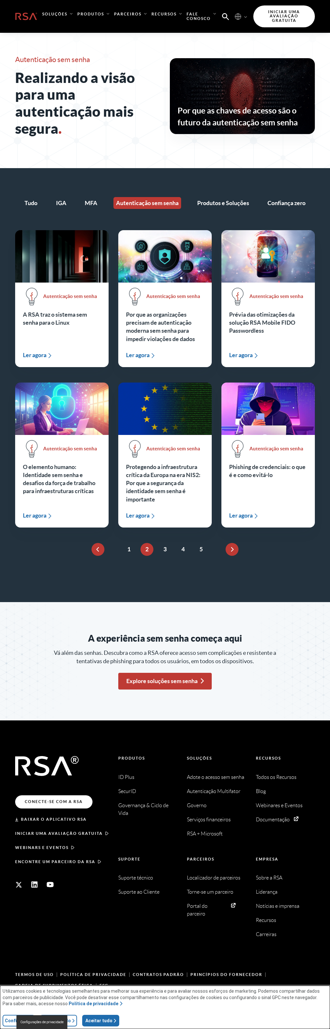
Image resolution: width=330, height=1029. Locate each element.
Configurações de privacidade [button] (41, 1022)
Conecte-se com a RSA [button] (54, 801)
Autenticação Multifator (213, 791)
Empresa (267, 859)
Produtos (131, 758)
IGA (61, 203)
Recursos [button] (164, 14)
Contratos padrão (158, 974)
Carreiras (266, 934)
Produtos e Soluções (223, 203)
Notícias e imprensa (277, 906)
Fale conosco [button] (199, 16)
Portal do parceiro (197, 909)
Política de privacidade (93, 974)
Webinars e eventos (42, 847)
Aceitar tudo (98, 1020)
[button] (225, 16)
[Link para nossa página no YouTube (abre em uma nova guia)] (50, 884)
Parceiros (200, 859)
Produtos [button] (90, 14)
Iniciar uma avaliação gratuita (59, 833)
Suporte (129, 859)
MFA (91, 203)
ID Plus (126, 777)
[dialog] (165, 1007)
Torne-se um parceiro (210, 892)
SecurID (127, 791)
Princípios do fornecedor (226, 974)
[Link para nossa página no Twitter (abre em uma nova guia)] (18, 884)
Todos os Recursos (276, 777)
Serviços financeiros (209, 819)
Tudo (30, 203)
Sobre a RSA (269, 877)
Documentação (273, 819)
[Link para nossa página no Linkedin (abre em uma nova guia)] (34, 884)
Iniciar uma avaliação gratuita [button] (284, 16)
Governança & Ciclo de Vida (143, 809)
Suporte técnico (135, 877)
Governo (197, 805)
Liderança (266, 892)
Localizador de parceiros (213, 877)
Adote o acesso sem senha (215, 777)
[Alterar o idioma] (238, 16)
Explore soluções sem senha (162, 681)
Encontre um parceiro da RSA (55, 862)
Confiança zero (286, 203)
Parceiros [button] (127, 14)
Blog (261, 791)
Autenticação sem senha (147, 203)
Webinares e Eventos (279, 805)
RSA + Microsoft (205, 833)
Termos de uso (34, 974)
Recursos (268, 758)
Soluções (199, 758)
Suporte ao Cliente (139, 892)
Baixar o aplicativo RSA (54, 819)
